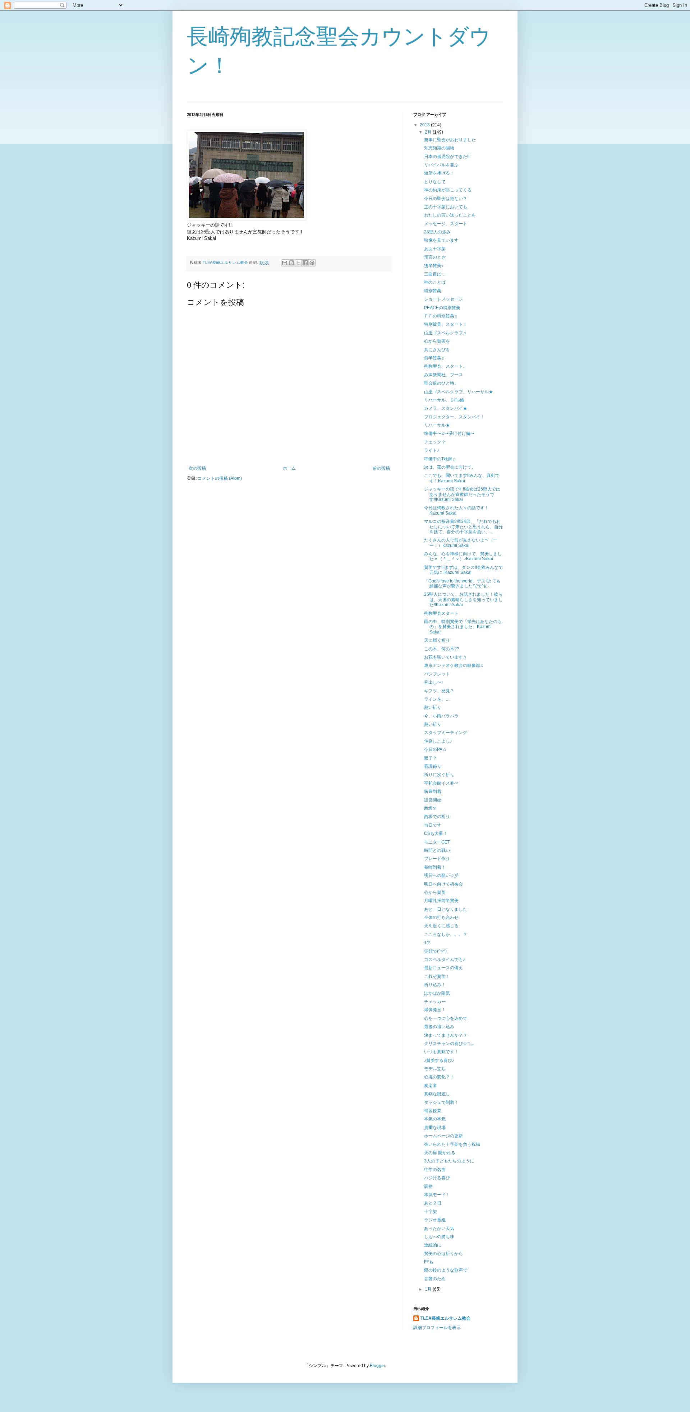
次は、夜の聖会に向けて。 (450, 467)
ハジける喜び (437, 1177)
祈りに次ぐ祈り (439, 774)
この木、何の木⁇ (441, 648)
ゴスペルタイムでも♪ (444, 959)
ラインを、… (437, 699)
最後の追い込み (439, 1026)
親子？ (430, 758)
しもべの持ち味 (439, 1236)
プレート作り (437, 858)
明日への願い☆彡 (441, 875)
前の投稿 (381, 468)
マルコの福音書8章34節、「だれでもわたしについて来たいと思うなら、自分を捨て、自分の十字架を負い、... (463, 526)
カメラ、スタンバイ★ (445, 408)
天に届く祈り (437, 640)
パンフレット (437, 674)
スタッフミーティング (445, 732)
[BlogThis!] (291, 262)
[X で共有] (298, 262)
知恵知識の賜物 (439, 147)
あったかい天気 (439, 1228)
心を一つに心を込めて (445, 1018)
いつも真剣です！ (441, 1051)
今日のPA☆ (435, 749)
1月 (429, 1289)
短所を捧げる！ (439, 173)
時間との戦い (437, 850)
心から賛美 (435, 892)
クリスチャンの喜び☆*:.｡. (449, 1043)
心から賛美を (437, 341)
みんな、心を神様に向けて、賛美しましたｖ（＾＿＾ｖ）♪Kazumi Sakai (463, 556)
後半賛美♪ (433, 265)
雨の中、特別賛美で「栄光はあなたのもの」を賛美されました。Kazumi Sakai (463, 627)
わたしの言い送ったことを (450, 215)
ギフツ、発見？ (439, 690)
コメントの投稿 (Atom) (220, 478)
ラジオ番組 (435, 1219)
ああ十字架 (435, 248)
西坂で (430, 808)
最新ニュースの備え (443, 967)
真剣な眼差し (437, 1093)
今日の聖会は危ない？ (445, 198)
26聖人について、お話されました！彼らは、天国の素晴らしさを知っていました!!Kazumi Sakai (463, 599)
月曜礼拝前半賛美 (441, 900)
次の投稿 (197, 468)
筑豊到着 (432, 791)
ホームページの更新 (443, 1135)
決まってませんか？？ (445, 1035)
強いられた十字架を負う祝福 (452, 1144)
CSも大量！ (435, 833)
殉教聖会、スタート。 (445, 366)
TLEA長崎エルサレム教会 (445, 1318)
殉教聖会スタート (441, 613)
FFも (428, 1261)
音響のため (435, 1278)
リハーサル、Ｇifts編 (444, 400)
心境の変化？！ (439, 1076)
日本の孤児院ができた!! (446, 156)
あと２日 (432, 1203)
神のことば (435, 282)
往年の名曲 (435, 1169)
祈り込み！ (435, 984)
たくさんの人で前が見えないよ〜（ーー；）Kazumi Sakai (460, 543)
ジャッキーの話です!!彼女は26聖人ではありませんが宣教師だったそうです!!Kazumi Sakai (462, 494)
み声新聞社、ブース (443, 374)
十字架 (430, 1211)
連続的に (432, 1245)
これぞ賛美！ (437, 976)
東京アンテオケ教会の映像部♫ (453, 665)
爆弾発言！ (435, 1009)
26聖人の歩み (437, 231)
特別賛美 (432, 290)
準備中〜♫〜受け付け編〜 (449, 433)
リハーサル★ (437, 425)
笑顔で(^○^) (435, 951)
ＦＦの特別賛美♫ (440, 316)
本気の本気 (435, 1118)
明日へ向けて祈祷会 (443, 884)
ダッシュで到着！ (441, 1102)
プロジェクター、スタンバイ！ (454, 416)
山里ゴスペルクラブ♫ (445, 332)
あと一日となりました (445, 909)
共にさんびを (437, 349)
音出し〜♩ (435, 682)
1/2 (427, 942)
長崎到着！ (435, 867)
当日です (432, 825)
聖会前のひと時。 (441, 383)
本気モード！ (437, 1194)
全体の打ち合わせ (441, 917)
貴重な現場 (435, 1127)
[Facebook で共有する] (305, 262)
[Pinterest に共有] (312, 262)
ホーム (289, 468)
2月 (429, 132)
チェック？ (435, 442)
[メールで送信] (284, 262)
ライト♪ (431, 450)
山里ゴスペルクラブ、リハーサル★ (458, 391)
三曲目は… (435, 274)
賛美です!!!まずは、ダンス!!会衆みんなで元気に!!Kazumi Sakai (463, 570)
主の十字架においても (445, 206)
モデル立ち (435, 1068)
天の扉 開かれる (439, 1152)
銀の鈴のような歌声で (445, 1270)
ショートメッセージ (443, 299)
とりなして (435, 181)
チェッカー (435, 1001)
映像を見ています (441, 240)
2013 (425, 124)
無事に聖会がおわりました (450, 139)
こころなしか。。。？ (445, 934)
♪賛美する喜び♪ (439, 1060)
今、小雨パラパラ (441, 716)
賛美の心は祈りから (443, 1253)
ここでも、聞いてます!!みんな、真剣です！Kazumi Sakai (462, 478)
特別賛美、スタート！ (445, 324)
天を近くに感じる (441, 925)
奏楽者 (430, 1085)
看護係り (432, 766)
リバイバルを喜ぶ (441, 164)
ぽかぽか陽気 (437, 993)
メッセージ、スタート (445, 223)
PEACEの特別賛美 (442, 307)
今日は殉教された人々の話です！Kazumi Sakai (456, 510)
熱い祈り (432, 707)
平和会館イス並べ (441, 783)
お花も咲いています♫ (445, 657)
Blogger (377, 1365)
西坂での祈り (437, 816)
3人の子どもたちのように (449, 1160)
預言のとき (435, 257)
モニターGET (437, 842)
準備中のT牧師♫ (440, 458)
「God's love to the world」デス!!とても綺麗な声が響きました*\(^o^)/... (462, 584)
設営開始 (432, 800)
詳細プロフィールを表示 (437, 1327)
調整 (428, 1186)
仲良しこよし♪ (438, 741)
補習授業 (432, 1110)
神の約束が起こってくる (448, 189)
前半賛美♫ (434, 358)
